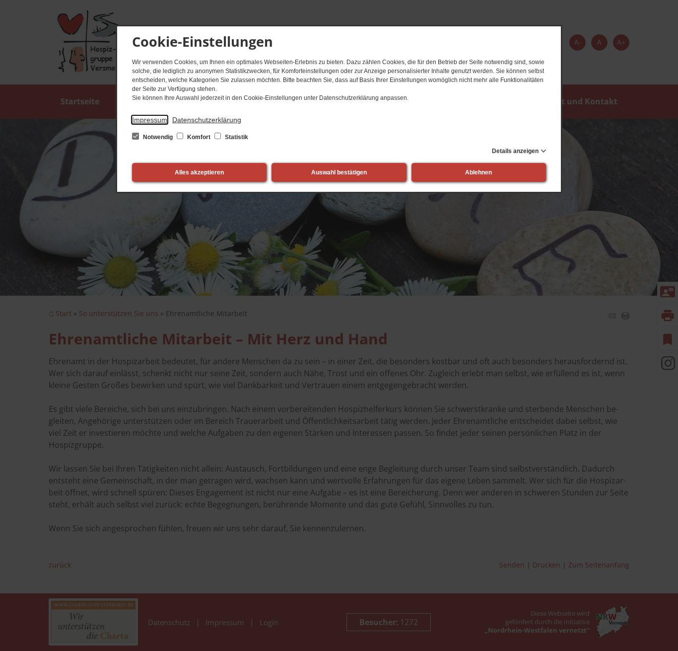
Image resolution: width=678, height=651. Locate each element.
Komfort (199, 137)
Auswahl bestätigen (339, 172)
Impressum (149, 120)
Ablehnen (478, 172)
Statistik (235, 137)
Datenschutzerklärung (206, 120)
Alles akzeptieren (199, 172)
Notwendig (157, 137)
